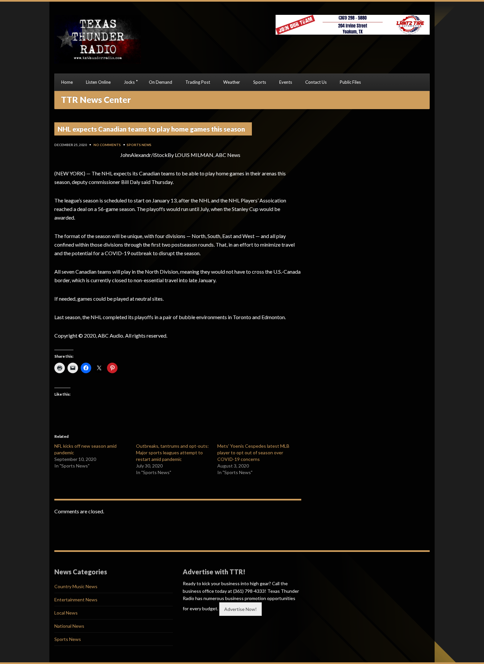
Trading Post (197, 82)
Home (67, 82)
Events (285, 82)
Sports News (139, 145)
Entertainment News (75, 599)
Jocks (129, 82)
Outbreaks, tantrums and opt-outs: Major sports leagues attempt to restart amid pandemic (172, 452)
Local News (66, 613)
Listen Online (98, 82)
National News (69, 626)
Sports (259, 82)
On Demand (160, 82)
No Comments (107, 145)
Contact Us (316, 82)
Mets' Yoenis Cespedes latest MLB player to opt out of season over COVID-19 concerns (253, 452)
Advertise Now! (240, 609)
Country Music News (75, 586)
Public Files (350, 82)
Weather (231, 82)
